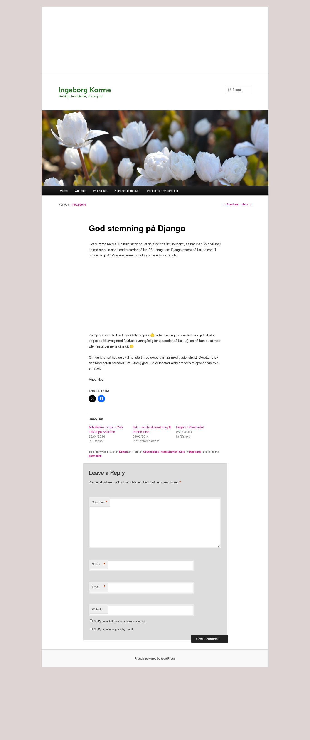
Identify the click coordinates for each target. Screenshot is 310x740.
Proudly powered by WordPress (155, 658)
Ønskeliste (100, 190)
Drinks (123, 452)
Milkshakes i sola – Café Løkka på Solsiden (106, 429)
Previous (230, 204)
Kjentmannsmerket (127, 190)
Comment (100, 502)
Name (99, 564)
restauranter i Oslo (173, 452)
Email (99, 586)
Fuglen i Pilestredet (190, 427)
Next (246, 204)
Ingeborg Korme (85, 89)
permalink (95, 456)
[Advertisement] (155, 38)
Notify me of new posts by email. (113, 629)
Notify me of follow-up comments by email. (120, 621)
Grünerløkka (151, 452)
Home (64, 190)
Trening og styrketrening (162, 190)
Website (97, 609)
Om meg (80, 190)
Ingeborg (195, 452)
